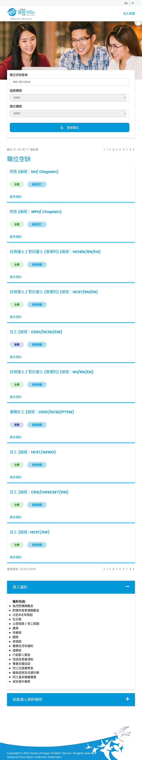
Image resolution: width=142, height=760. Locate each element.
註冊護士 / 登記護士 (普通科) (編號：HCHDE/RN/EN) (55, 251)
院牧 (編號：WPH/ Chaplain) (36, 211)
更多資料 (16, 197)
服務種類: (16, 91)
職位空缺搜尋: (19, 75)
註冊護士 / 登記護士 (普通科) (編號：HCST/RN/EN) (54, 292)
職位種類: (16, 106)
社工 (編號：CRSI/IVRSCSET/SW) (39, 492)
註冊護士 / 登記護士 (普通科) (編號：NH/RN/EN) (52, 372)
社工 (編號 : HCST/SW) (30, 532)
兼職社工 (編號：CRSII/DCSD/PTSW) (42, 412)
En (126, 3)
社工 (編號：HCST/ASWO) (33, 452)
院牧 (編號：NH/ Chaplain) (34, 171)
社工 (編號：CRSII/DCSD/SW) (36, 332)
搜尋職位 (72, 128)
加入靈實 (129, 13)
